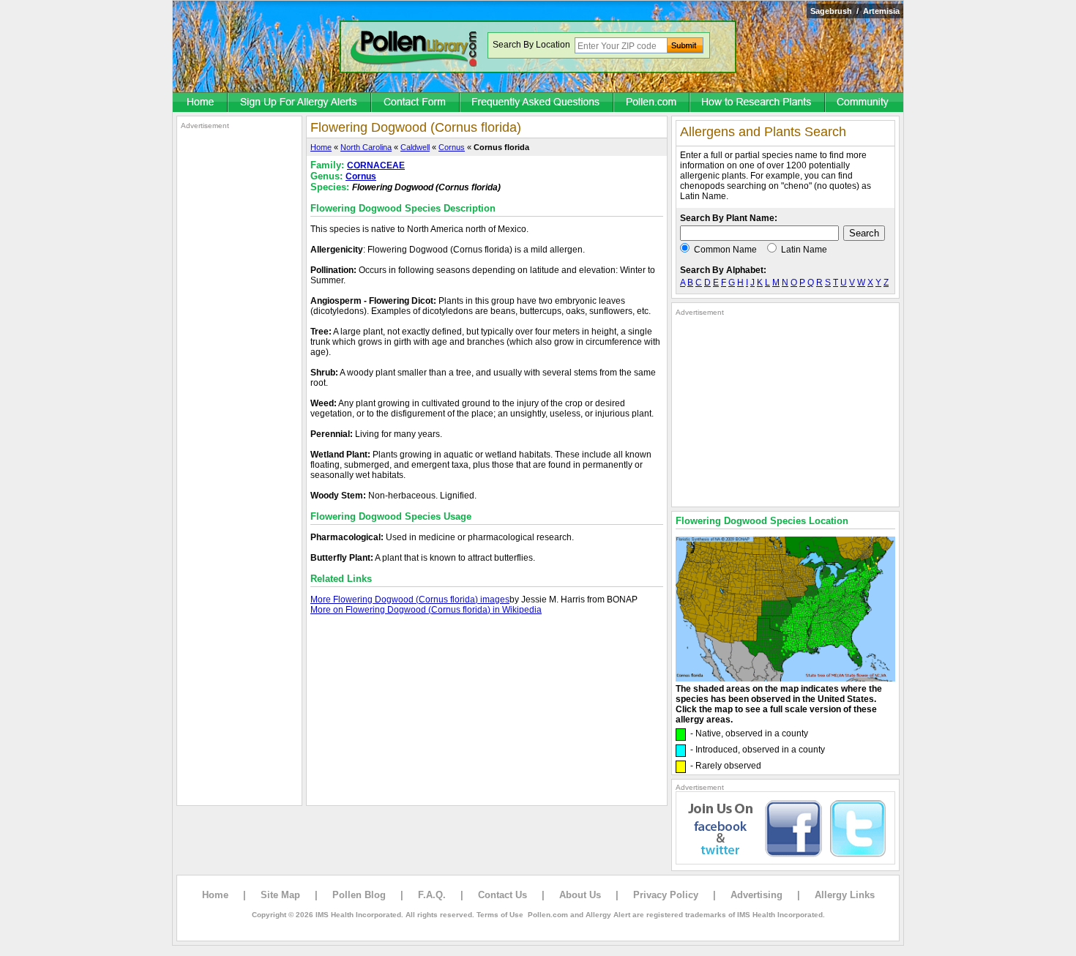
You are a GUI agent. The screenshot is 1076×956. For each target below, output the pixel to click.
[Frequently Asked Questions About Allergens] (537, 103)
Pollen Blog (359, 894)
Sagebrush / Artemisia (855, 11)
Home (321, 147)
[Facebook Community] (864, 103)
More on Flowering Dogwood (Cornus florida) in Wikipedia (426, 610)
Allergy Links (845, 894)
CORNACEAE (376, 165)
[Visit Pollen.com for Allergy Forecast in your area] (652, 103)
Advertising (756, 894)
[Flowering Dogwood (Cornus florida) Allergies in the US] (785, 678)
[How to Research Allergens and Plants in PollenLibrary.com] (758, 103)
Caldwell (415, 147)
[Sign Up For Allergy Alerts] (300, 103)
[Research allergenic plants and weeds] (200, 103)
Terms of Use (500, 915)
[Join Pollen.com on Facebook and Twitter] (785, 861)
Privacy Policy (665, 894)
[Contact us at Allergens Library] (416, 103)
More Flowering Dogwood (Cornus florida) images (409, 599)
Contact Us (502, 894)
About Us (580, 894)
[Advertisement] (239, 350)
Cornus (451, 147)
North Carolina (366, 147)
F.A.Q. (432, 894)
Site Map (280, 894)
